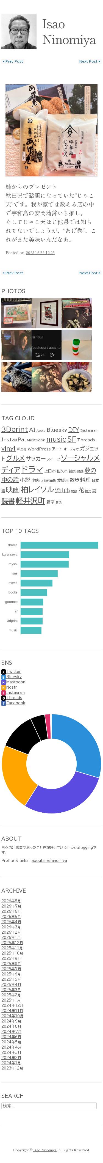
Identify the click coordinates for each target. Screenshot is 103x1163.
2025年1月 (11, 1000)
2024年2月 (11, 1058)
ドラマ (32, 469)
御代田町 (50, 480)
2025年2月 (11, 995)
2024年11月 (12, 1011)
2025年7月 (11, 969)
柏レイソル (37, 489)
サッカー (36, 458)
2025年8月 (11, 964)
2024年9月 (11, 1021)
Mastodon (36, 440)
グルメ (15, 458)
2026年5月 (11, 917)
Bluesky (57, 430)
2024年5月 (11, 1042)
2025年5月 (11, 979)
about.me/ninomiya (49, 860)
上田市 (50, 471)
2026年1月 (11, 937)
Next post (89, 61)
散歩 (74, 480)
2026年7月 (11, 906)
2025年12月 (12, 943)
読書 (8, 501)
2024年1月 (11, 1063)
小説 (25, 479)
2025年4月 (11, 984)
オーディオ (71, 449)
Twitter (13, 671)
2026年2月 (11, 932)
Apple (41, 430)
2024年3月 (11, 1052)
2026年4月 (11, 922)
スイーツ (53, 459)
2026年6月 (11, 911)
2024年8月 (11, 1026)
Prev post (13, 61)
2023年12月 (12, 1068)
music (56, 439)
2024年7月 (11, 1031)
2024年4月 (11, 1047)
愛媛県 (63, 480)
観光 (88, 491)
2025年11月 (12, 948)
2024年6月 (11, 1037)
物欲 (74, 491)
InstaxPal (13, 439)
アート (57, 449)
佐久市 (62, 471)
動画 (80, 471)
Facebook (15, 703)
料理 (85, 479)
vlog (22, 449)
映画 (13, 489)
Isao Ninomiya (69, 31)
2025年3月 (11, 990)
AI (32, 429)
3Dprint (14, 429)
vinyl (8, 448)
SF (71, 439)
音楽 (59, 502)
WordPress (39, 449)
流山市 (62, 490)
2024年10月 (12, 1016)
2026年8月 (11, 901)
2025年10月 (12, 953)
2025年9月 (11, 958)
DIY (73, 430)
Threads (86, 440)
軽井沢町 (30, 500)
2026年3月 (11, 927)
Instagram (89, 430)
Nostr (11, 687)
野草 (50, 502)
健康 (72, 471)
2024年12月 (12, 1005)
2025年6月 (11, 974)
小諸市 (37, 480)
